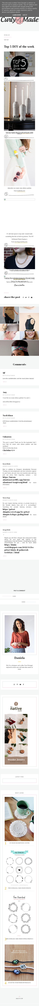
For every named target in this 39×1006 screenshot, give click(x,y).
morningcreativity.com (21, 242)
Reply (5, 381)
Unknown (7, 436)
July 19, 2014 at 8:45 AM (9, 375)
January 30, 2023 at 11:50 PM (10, 466)
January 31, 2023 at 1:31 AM (10, 500)
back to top (19, 998)
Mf (4, 373)
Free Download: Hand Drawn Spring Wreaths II (19, 938)
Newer (23, 602)
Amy (5, 392)
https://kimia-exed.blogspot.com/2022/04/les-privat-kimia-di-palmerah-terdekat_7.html (19, 548)
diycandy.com (26, 132)
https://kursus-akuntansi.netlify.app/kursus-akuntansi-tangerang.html (16, 480)
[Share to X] (26, 297)
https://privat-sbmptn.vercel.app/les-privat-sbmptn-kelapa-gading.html (16, 512)
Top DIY (6, 40)
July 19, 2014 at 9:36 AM (9, 395)
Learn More (16, 15)
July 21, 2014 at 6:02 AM (9, 418)
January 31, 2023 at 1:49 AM (10, 532)
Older (14, 596)
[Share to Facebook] (23, 297)
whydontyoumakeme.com (21, 271)
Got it (25, 15)
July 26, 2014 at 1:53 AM (9, 439)
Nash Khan (8, 415)
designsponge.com (19, 278)
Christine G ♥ (9, 450)
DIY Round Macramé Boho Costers (19, 843)
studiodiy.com (21, 191)
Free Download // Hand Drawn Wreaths (19, 888)
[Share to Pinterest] (29, 297)
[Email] (31, 297)
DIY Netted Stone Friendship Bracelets (19, 982)
